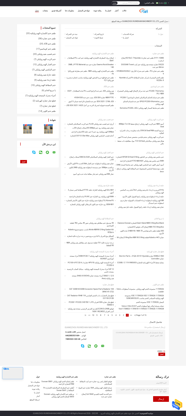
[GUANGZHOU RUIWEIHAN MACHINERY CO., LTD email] (56, 152)
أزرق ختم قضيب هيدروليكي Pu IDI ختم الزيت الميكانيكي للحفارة (90, 124)
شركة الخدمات (128, 34)
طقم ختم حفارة (49, 38)
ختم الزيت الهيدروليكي (46, 59)
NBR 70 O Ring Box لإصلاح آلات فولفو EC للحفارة (146, 227)
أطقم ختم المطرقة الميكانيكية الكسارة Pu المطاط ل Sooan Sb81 (58, 389)
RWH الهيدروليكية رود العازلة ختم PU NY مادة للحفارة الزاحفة (91, 197)
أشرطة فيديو (56, 11)
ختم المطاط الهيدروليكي (45, 85)
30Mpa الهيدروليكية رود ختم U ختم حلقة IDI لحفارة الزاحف (92, 132)
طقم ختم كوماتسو (48, 49)
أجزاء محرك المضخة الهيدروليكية (42, 95)
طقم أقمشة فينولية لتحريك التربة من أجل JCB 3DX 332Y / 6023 (90, 105)
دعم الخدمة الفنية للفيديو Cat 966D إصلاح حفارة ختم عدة (97, 395)
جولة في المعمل (84, 11)
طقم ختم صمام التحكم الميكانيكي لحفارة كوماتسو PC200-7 (142, 98)
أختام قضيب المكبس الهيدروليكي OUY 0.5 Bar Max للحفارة (92, 136)
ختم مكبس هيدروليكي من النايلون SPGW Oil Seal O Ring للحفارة (140, 157)
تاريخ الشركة (99, 34)
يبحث (114, 3)
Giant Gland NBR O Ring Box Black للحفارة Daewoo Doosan (141, 223)
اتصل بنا (108, 11)
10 (93, 315)
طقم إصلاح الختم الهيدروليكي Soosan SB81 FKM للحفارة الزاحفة (58, 382)
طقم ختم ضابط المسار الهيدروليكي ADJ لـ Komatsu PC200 (142, 108)
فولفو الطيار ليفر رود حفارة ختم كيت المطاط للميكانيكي (96, 382)
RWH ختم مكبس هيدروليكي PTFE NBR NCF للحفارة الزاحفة (142, 161)
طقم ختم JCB (50, 43)
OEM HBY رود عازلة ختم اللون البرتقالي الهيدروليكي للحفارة (92, 204)
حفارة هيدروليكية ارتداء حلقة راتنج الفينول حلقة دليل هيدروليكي (141, 207)
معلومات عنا (69, 11)
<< (131, 315)
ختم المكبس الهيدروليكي (45, 69)
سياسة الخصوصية (146, 413)
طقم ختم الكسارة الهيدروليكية (43, 33)
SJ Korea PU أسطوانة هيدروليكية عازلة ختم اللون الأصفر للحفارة (90, 200)
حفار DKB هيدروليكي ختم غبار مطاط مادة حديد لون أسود (93, 174)
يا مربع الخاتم (50, 90)
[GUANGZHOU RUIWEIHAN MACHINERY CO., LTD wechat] (42, 152)
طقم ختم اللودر (49, 111)
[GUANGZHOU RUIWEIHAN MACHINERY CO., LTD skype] (35, 152)
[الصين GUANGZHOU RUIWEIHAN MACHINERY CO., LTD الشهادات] (27, 129)
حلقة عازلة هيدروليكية (46, 75)
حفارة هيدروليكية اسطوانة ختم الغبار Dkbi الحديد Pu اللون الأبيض (90, 164)
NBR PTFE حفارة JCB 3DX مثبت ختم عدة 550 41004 (94, 98)
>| (85, 315)
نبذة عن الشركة (71, 34)
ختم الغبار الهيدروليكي (46, 64)
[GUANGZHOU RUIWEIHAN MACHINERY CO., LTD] (145, 11)
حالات (124, 11)
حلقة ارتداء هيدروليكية (46, 80)
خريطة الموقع (35, 400)
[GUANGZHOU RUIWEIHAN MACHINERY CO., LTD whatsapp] (49, 152)
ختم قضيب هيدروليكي (46, 54)
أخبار (116, 11)
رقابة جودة (97, 11)
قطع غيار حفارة (49, 106)
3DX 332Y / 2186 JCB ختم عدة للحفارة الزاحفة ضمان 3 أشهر (91, 101)
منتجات (45, 11)
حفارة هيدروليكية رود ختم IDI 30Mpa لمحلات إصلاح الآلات (93, 128)
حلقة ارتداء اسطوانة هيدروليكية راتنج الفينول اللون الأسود (143, 197)
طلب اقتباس (149, 3)
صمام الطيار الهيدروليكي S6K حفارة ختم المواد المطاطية (95, 389)
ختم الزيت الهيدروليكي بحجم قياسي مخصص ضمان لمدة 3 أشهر (141, 137)
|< (135, 315)
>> (89, 315)
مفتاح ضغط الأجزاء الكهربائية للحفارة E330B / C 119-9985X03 (140, 263)
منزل (37, 11)
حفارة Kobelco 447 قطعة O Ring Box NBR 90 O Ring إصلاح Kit (140, 237)
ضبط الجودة (98, 38)
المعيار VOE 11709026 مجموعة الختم (150, 302)
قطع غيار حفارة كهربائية (46, 101)
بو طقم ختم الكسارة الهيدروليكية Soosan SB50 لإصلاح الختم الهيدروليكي (59, 395)
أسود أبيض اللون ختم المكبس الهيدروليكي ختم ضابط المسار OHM (140, 165)
